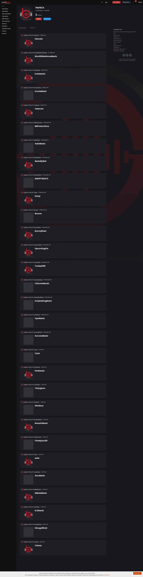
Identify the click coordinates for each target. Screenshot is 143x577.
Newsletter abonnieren (119, 49)
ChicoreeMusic (38, 279)
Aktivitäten (22, 27)
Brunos (36, 210)
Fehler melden (117, 42)
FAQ (114, 33)
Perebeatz (37, 367)
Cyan (35, 349)
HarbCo (26, 35)
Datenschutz (116, 35)
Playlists (32, 27)
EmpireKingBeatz (39, 297)
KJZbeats (37, 507)
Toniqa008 (37, 262)
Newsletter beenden (118, 50)
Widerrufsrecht (117, 38)
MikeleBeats (37, 489)
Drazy (36, 192)
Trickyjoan (37, 384)
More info (106, 575)
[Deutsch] (106, 2)
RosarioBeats (38, 419)
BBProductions (38, 122)
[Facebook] (127, 55)
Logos (115, 43)
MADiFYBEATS (38, 175)
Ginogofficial (38, 524)
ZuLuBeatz (37, 472)
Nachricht (47, 18)
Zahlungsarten (117, 45)
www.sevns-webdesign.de (130, 60)
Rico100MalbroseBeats (40, 52)
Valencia (36, 105)
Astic (35, 454)
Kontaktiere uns (117, 40)
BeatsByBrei (37, 157)
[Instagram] (123, 55)
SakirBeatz (37, 140)
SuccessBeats (38, 332)
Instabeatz (37, 70)
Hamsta (36, 35)
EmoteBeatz (37, 87)
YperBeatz (37, 314)
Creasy (36, 541)
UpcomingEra (38, 244)
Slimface (36, 402)
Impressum (116, 37)
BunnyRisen (37, 227)
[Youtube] (130, 55)
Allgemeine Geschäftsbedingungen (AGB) (124, 31)
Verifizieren (116, 47)
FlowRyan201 (38, 437)
